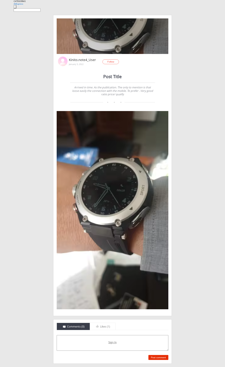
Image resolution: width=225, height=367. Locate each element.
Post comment (158, 357)
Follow (110, 61)
